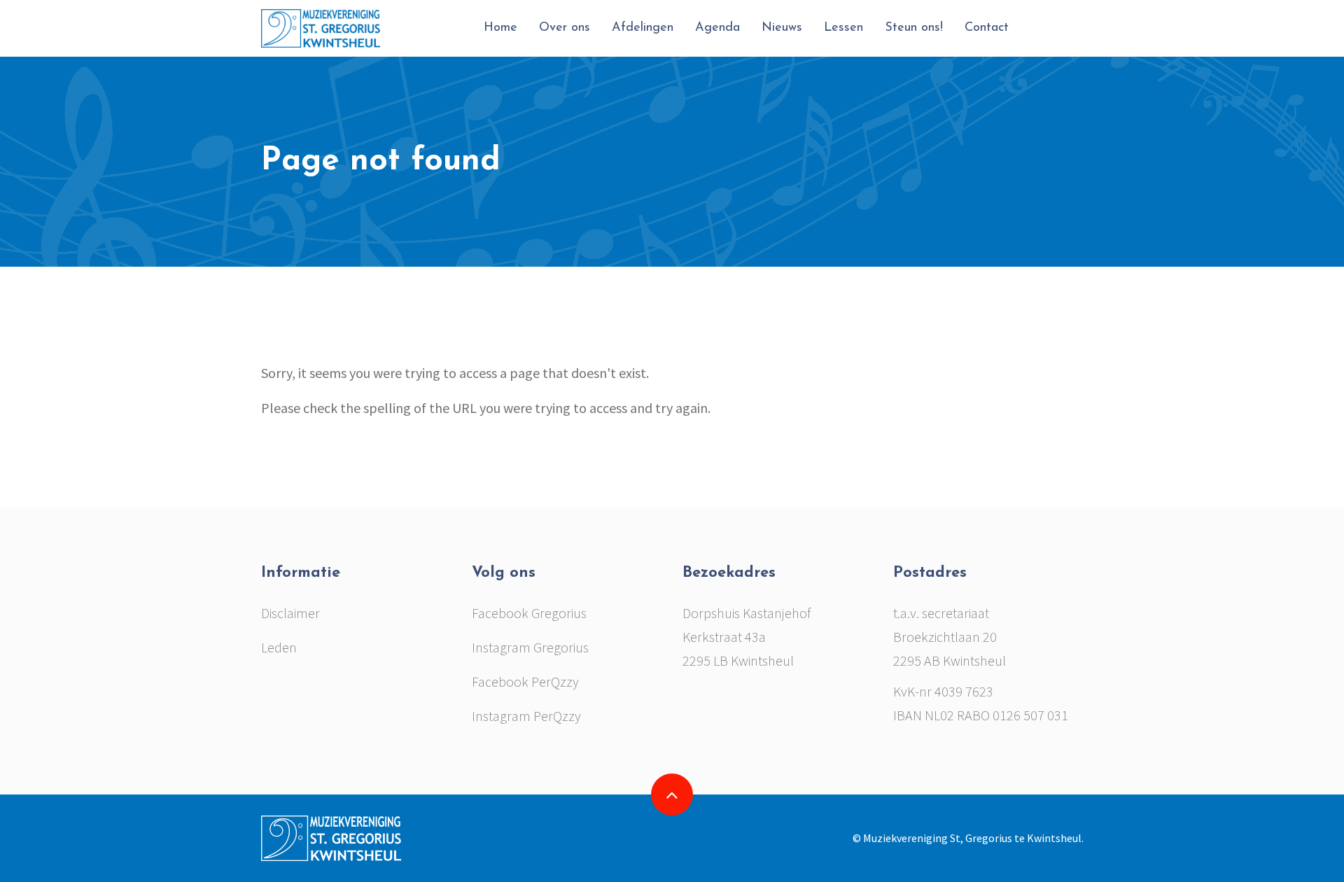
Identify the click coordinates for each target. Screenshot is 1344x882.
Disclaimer (290, 613)
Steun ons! (914, 28)
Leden (279, 647)
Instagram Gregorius (530, 647)
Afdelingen (642, 28)
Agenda (717, 28)
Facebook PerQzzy (525, 681)
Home (500, 28)
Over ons (564, 28)
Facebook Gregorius (529, 613)
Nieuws (782, 28)
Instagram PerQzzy (526, 715)
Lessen (843, 28)
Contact (987, 28)
